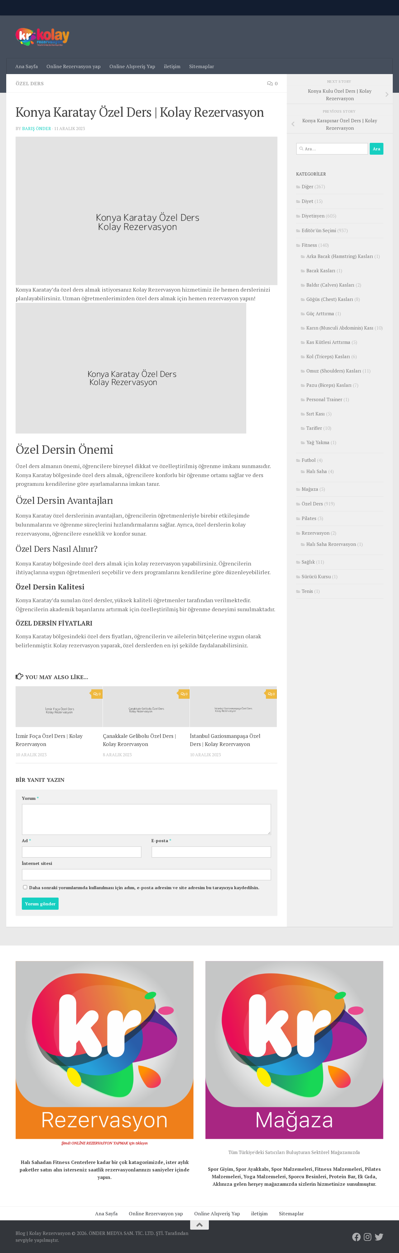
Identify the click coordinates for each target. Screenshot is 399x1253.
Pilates (309, 518)
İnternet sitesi (37, 863)
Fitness (309, 245)
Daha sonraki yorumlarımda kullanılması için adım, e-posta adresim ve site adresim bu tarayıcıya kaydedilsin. (144, 887)
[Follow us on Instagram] (367, 1237)
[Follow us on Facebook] (356, 1237)
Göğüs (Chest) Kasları (329, 299)
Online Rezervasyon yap (73, 66)
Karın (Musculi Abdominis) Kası (339, 328)
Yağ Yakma (317, 442)
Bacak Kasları (320, 270)
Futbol (309, 460)
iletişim (172, 66)
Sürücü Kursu (316, 576)
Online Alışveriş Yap (132, 66)
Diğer (307, 186)
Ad (26, 840)
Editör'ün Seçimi (319, 230)
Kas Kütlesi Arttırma (328, 342)
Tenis (307, 591)
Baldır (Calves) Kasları (330, 285)
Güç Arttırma (320, 313)
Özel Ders (30, 83)
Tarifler (314, 428)
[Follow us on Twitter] (379, 1237)
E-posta (161, 840)
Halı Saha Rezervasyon (331, 544)
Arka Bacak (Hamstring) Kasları (339, 256)
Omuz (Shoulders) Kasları (333, 371)
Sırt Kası (315, 414)
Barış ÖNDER (36, 128)
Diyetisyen (313, 216)
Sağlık (308, 562)
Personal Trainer (324, 399)
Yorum (30, 798)
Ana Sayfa (26, 66)
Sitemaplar (201, 66)
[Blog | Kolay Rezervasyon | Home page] (42, 37)
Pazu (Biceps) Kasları (329, 385)
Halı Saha (316, 471)
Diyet (307, 201)
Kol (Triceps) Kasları (328, 356)
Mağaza (310, 489)
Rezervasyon (315, 533)
